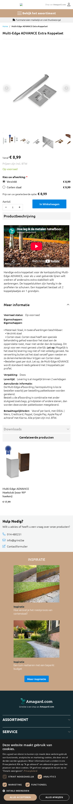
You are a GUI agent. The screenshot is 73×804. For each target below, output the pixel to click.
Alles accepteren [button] (20, 797)
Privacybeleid (30, 770)
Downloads (13, 429)
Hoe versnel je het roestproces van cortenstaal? (33, 611)
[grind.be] (21, 4)
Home (5, 26)
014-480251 (14, 534)
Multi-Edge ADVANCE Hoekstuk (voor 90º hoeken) (16, 492)
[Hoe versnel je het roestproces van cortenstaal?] (36, 583)
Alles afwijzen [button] (54, 797)
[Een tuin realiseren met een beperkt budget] (36, 639)
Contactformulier (17, 546)
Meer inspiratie (36, 679)
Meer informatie (17, 305)
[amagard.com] (36, 701)
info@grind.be (15, 540)
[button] (36, 791)
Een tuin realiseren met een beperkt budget (34, 666)
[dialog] (36, 771)
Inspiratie (19, 606)
